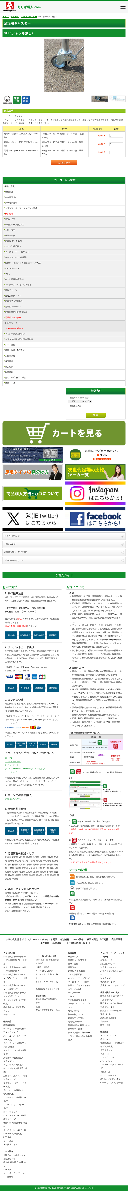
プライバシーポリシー (13, 560)
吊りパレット (106, 1039)
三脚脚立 (40, 963)
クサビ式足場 (11, 203)
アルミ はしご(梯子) (45, 971)
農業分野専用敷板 (108, 1018)
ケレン (8, 274)
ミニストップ (11, 772)
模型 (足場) (10, 186)
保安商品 (9, 361)
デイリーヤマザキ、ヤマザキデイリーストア (25, 769)
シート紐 (7, 1169)
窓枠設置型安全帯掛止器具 (48, 1010)
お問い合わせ (10, 544)
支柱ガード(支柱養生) (13, 1058)
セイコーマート (12, 765)
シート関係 (10, 345)
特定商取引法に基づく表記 (15, 552)
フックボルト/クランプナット (18, 284)
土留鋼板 (104, 1021)
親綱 (38, 1007)
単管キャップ (9, 1079)
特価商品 (9, 192)
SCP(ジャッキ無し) (14, 328)
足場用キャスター (13, 317)
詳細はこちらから (13, 799)
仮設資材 (9, 214)
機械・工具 (10, 383)
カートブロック (10, 1112)
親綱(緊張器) (9, 1025)
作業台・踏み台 (43, 967)
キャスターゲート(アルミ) (16, 252)
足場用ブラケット (13, 306)
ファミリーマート (13, 761)
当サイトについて (12, 536)
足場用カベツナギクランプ (112, 985)
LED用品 (7, 1137)
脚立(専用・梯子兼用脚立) (47, 960)
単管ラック (10, 235)
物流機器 (9, 372)
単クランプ (105, 978)
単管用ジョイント (108, 967)
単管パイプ (10, 219)
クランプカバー (10, 1061)
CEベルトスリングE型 (110, 1079)
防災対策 (9, 366)
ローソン (9, 758)
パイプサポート (12, 268)
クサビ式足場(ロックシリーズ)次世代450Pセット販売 (15, 960)
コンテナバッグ (107, 1057)
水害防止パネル (10, 1144)
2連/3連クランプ (107, 964)
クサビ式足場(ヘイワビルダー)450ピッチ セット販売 (15, 978)
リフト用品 (8, 1141)
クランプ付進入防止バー (16, 334)
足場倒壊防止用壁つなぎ (16, 312)
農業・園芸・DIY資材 (14, 350)
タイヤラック (9, 1014)
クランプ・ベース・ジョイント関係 (21, 208)
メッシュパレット (108, 1035)
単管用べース (106, 960)
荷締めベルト (106, 1072)
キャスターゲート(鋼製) (15, 257)
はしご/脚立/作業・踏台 (15, 377)
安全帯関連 (10, 356)
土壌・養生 (10, 230)
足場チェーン (11, 290)
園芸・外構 (105, 1025)
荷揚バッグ (105, 1054)
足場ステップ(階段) (13, 301)
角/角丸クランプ (107, 982)
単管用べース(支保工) (14, 224)
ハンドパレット (107, 1061)
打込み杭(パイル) (12, 296)
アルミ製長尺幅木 (13, 246)
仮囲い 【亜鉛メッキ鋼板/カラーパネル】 (23, 263)
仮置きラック (106, 1050)
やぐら (6, 1011)
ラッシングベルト (108, 1075)
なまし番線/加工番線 (14, 279)
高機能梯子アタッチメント (48, 989)
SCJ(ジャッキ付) (12, 323)
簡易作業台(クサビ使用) (14, 1007)
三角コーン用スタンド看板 (15, 1076)
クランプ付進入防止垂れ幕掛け (19, 339)
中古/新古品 (10, 197)
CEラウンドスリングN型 (111, 1083)
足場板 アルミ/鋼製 (13, 241)
